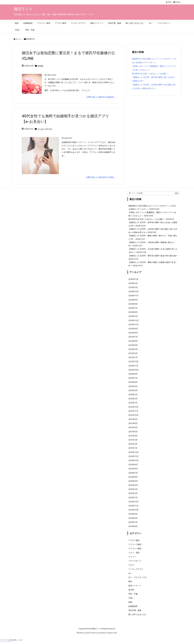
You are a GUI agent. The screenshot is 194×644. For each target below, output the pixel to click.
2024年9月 (133, 300)
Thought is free (111, 633)
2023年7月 (133, 337)
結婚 (130, 602)
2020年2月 (133, 493)
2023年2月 (133, 353)
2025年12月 (133, 279)
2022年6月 (133, 382)
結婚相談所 (133, 606)
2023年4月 (133, 345)
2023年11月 (133, 324)
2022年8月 (133, 374)
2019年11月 (133, 506)
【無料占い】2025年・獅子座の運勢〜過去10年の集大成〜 (153, 256)
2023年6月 (133, 341)
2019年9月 (133, 514)
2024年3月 (133, 316)
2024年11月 (133, 295)
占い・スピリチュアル (137, 577)
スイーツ (132, 557)
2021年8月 (133, 423)
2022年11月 (133, 366)
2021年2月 (132, 444)
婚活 (130, 581)
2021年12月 (133, 407)
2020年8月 (133, 468)
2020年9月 (133, 464)
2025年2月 (133, 287)
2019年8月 (133, 518)
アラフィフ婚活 (134, 544)
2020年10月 (133, 460)
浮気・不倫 (133, 594)
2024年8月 (133, 304)
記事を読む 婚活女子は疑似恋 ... (101, 97)
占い (130, 573)
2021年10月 (133, 415)
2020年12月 (133, 452)
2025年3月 (133, 283)
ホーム (18, 39)
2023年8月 (133, 333)
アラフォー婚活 (134, 548)
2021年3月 (133, 440)
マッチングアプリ (44, 129)
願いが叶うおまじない (137, 614)
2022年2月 (133, 398)
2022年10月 (133, 370)
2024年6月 (133, 312)
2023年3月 (133, 349)
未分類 (40, 66)
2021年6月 (133, 427)
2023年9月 (133, 328)
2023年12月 (133, 320)
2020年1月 (133, 497)
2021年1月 (132, 448)
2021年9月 (133, 419)
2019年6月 (133, 526)
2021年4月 (133, 436)
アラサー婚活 (133, 540)
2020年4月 (133, 485)
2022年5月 (133, 386)
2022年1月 (132, 403)
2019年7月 (133, 522)
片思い (131, 598)
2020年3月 (133, 489)
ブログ (131, 565)
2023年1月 (133, 357)
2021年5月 (133, 431)
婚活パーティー (134, 585)
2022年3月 (133, 394)
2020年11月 (133, 456)
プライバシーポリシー (6, 641)
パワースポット (134, 561)
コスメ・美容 (133, 552)
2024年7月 (133, 308)
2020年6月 (133, 477)
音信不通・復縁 (134, 610)
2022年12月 (133, 361)
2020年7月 (133, 473)
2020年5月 (133, 481)
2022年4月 (133, 390)
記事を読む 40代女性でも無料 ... (100, 177)
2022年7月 (133, 378)
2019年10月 (133, 510)
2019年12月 (133, 501)
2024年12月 (133, 291)
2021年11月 (133, 411)
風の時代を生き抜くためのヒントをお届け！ (150, 73)
